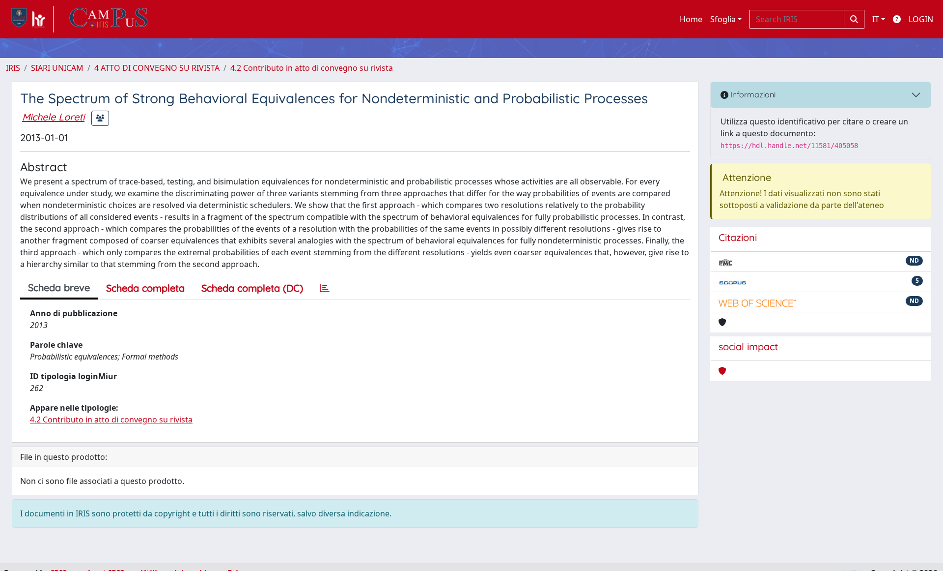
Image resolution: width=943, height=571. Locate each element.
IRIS (13, 67)
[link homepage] (30, 19)
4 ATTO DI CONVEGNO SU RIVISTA (157, 67)
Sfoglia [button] (723, 19)
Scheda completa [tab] (145, 288)
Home (691, 19)
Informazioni (752, 94)
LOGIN (921, 19)
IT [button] (875, 19)
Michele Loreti (53, 117)
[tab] (324, 288)
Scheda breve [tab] (59, 287)
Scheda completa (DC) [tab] (252, 288)
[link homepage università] (108, 19)
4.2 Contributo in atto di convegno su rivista (311, 67)
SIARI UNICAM (57, 67)
